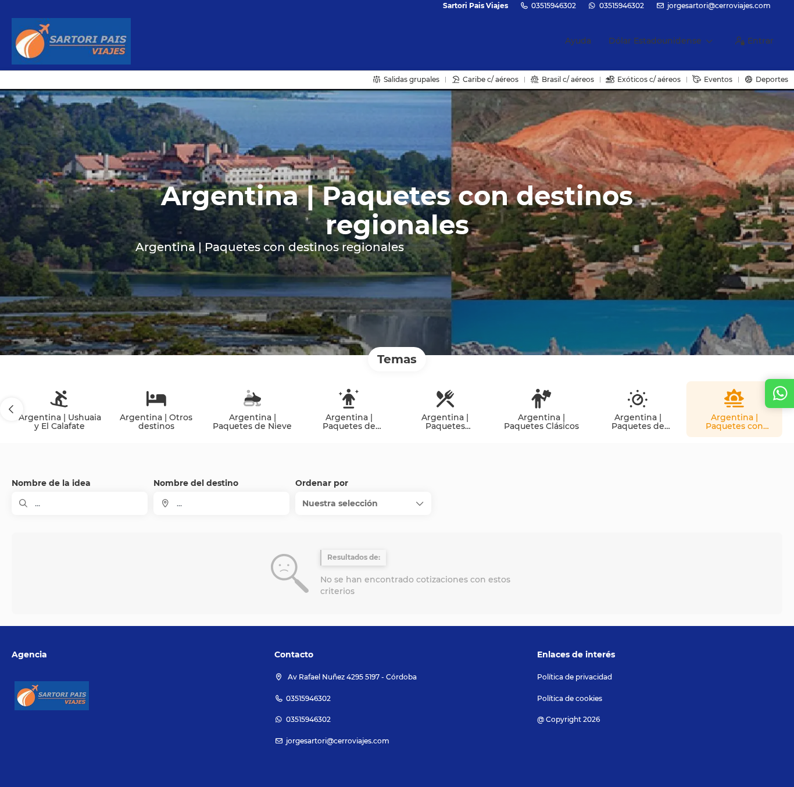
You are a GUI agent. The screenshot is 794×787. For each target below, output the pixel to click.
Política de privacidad (574, 676)
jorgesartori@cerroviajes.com (719, 5)
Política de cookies (569, 698)
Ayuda (578, 40)
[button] (11, 409)
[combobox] (221, 503)
